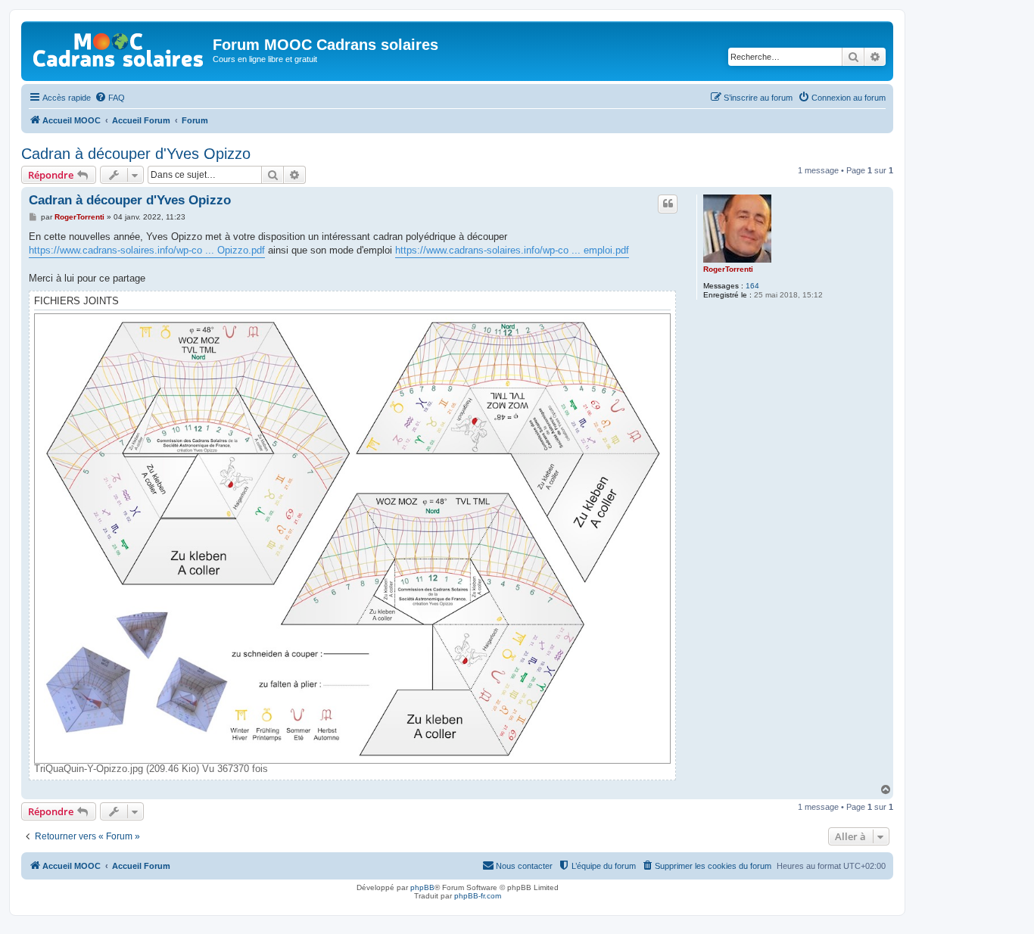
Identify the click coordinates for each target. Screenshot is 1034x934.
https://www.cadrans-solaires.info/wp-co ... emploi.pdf (512, 250)
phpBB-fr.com (477, 896)
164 (752, 286)
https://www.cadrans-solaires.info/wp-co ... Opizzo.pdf (147, 250)
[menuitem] (110, 98)
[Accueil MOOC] (119, 46)
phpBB (422, 887)
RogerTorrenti (728, 269)
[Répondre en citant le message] (667, 204)
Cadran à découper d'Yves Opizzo (136, 153)
